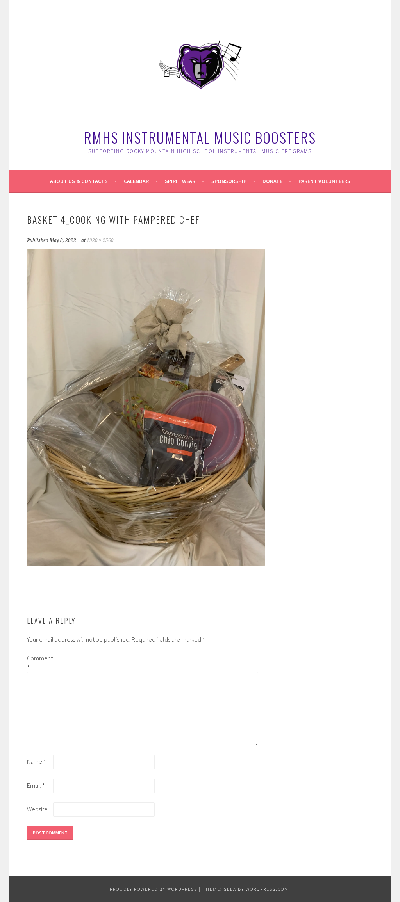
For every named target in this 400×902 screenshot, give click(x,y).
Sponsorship (228, 181)
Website (37, 809)
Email (36, 785)
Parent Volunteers (324, 181)
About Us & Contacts (79, 181)
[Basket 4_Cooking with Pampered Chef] (146, 564)
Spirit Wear (180, 181)
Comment (39, 662)
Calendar (136, 181)
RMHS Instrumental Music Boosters (200, 137)
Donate (272, 181)
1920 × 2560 (100, 240)
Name (36, 761)
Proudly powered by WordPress (153, 889)
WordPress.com (267, 889)
